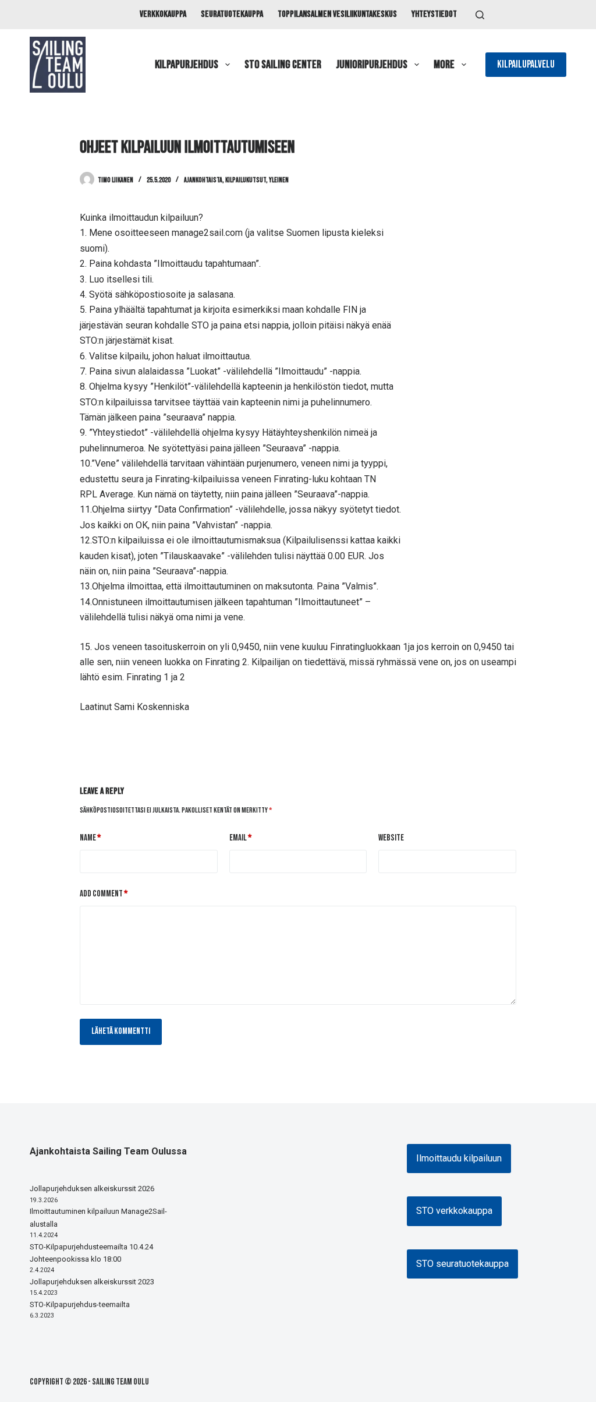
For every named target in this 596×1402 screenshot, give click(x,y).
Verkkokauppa (163, 14)
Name (90, 837)
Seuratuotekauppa (232, 14)
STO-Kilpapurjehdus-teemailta (80, 1304)
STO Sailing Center (282, 65)
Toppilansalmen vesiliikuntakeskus (337, 14)
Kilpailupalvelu (526, 64)
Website (391, 837)
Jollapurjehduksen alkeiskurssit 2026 (92, 1188)
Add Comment (103, 893)
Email (240, 837)
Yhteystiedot (434, 14)
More (444, 65)
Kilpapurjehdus (186, 65)
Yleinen (279, 180)
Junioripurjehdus (371, 65)
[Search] (480, 14)
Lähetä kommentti (120, 1031)
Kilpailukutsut (245, 180)
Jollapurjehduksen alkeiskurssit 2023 (92, 1281)
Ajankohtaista (203, 180)
